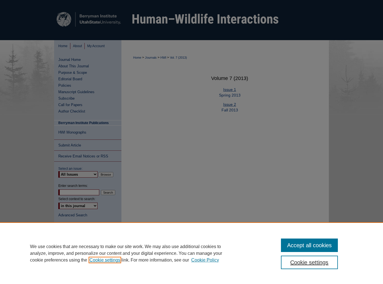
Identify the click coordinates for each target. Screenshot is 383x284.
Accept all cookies (309, 245)
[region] (191, 253)
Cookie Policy (205, 260)
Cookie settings (104, 260)
